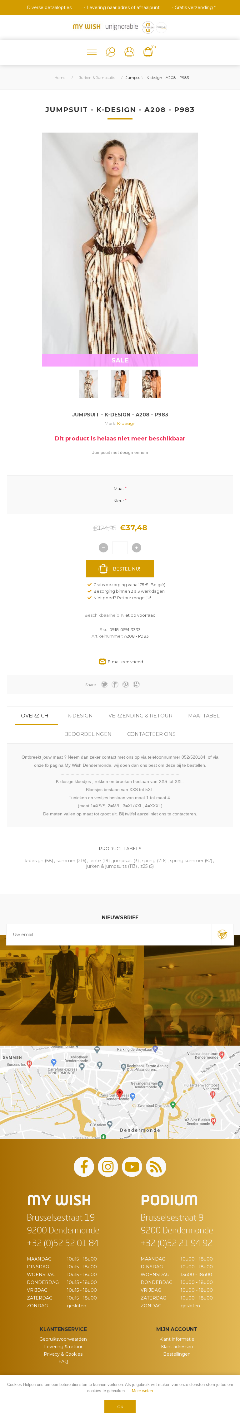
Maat (119, 488)
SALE (120, 360)
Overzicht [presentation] (36, 716)
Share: (91, 684)
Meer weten (142, 1390)
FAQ (63, 1361)
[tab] (36, 716)
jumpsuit (122, 860)
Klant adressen (177, 1346)
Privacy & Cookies (63, 1354)
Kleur (118, 500)
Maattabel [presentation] (203, 716)
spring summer (186, 860)
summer (66, 860)
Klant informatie (176, 1339)
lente (95, 860)
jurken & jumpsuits (106, 866)
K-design (126, 423)
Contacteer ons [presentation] (151, 734)
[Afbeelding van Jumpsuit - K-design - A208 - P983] (88, 383)
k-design (34, 860)
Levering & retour (63, 1346)
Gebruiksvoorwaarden (63, 1339)
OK (120, 1406)
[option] (88, 383)
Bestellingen (177, 1354)
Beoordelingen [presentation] (88, 734)
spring (149, 860)
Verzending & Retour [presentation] (140, 716)
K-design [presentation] (80, 716)
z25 (144, 866)
